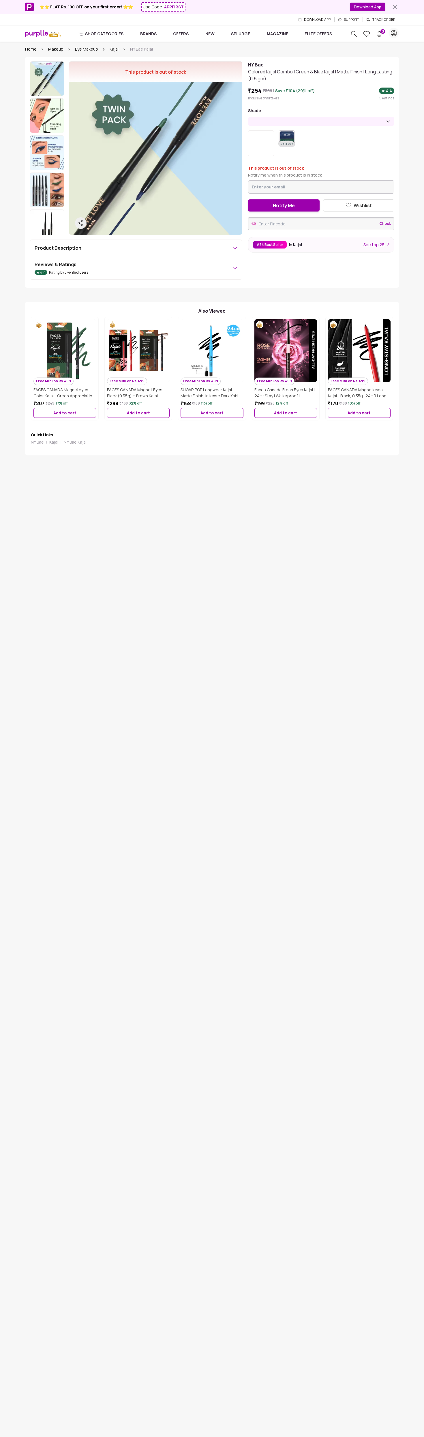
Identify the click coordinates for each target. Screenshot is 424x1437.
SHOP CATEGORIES (104, 33)
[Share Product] (81, 223)
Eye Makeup (86, 49)
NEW (210, 33)
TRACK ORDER (383, 19)
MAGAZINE (277, 33)
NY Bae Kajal (75, 442)
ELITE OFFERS (318, 33)
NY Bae (37, 442)
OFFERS (181, 33)
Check (385, 223)
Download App (367, 7)
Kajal (114, 49)
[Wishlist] (366, 33)
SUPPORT (351, 19)
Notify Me (284, 205)
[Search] (353, 33)
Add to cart (64, 413)
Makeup (55, 49)
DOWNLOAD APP (317, 19)
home (31, 49)
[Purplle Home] (36, 33)
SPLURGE (240, 33)
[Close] (395, 7)
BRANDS (148, 33)
